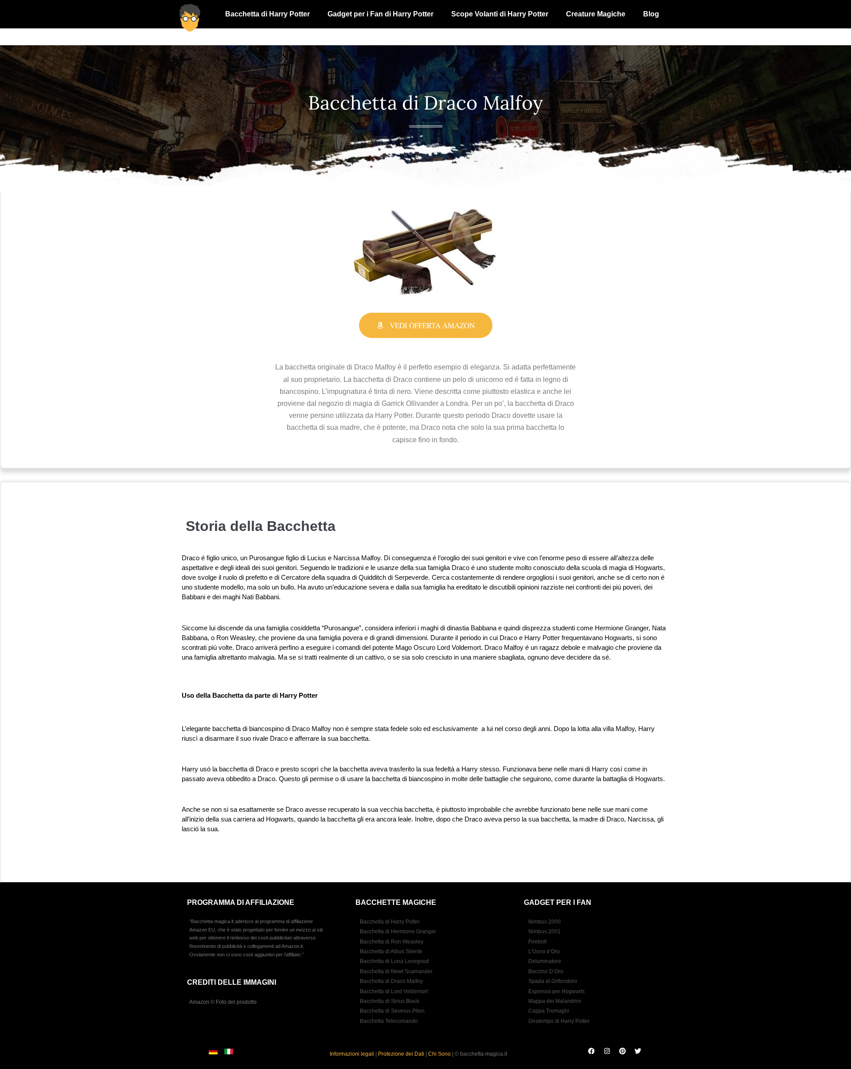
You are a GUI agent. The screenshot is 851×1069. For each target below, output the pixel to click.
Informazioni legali (352, 1054)
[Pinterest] (622, 1050)
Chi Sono (439, 1054)
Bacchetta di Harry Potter (267, 14)
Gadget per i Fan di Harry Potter (380, 14)
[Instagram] (606, 1050)
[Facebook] (591, 1050)
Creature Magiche (595, 14)
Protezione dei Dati (401, 1054)
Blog (651, 14)
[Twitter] (637, 1050)
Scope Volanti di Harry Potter (499, 14)
